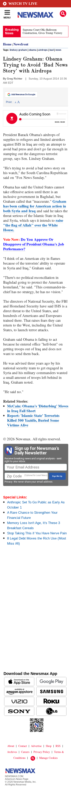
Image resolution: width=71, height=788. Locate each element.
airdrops (43, 50)
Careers (25, 752)
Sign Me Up (57, 476)
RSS (58, 746)
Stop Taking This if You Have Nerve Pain (37, 533)
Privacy (8, 481)
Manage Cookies (48, 758)
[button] (63, 13)
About (10, 746)
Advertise (36, 746)
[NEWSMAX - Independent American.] (35, 15)
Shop (48, 746)
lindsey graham (18, 50)
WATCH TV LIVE (22, 4)
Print (9, 102)
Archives (12, 752)
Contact (22, 746)
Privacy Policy (42, 752)
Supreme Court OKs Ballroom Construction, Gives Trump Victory (42, 31)
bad (52, 50)
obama (32, 50)
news (58, 50)
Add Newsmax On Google (23, 94)
